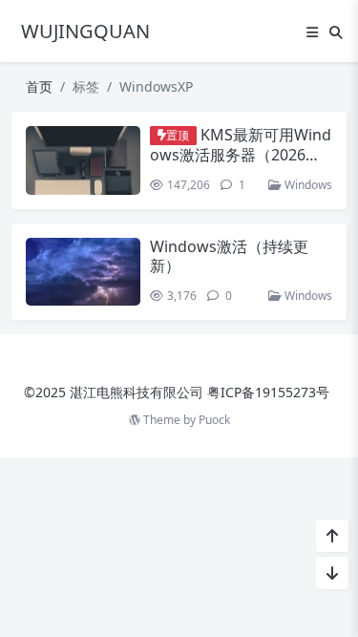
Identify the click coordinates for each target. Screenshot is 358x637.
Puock (214, 420)
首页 (39, 86)
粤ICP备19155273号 (268, 392)
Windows (307, 185)
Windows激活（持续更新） (229, 255)
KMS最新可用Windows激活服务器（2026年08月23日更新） (240, 153)
